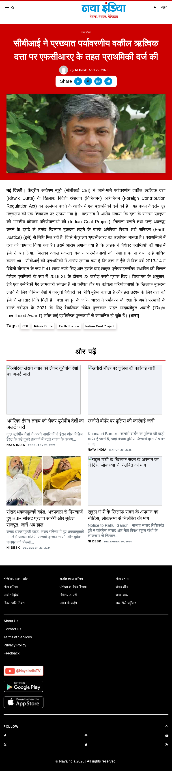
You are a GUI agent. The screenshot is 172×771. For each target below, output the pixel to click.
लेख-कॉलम (11, 587)
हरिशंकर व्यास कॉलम (17, 579)
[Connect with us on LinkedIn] (86, 745)
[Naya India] (104, 17)
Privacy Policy (15, 645)
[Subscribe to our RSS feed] (166, 745)
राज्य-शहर (122, 595)
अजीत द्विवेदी (11, 595)
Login (163, 7)
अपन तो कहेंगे (68, 603)
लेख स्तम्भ (122, 579)
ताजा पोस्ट (86, 32)
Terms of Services (18, 637)
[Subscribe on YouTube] (166, 736)
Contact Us (12, 629)
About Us (11, 621)
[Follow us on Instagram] (86, 736)
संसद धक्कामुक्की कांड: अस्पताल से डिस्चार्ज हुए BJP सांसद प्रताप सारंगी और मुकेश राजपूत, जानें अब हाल (44, 518)
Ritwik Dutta (43, 326)
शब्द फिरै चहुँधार (126, 603)
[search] (13, 7)
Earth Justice (69, 326)
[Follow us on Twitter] (5, 745)
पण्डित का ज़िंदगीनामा (73, 587)
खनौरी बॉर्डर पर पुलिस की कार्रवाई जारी (121, 421)
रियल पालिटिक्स (14, 603)
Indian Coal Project (99, 326)
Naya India (15, 445)
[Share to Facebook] (78, 81)
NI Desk (78, 70)
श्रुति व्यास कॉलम (71, 579)
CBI (25, 326)
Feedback (11, 653)
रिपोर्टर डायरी (68, 595)
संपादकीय (122, 587)
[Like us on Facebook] (5, 736)
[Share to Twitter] (88, 81)
